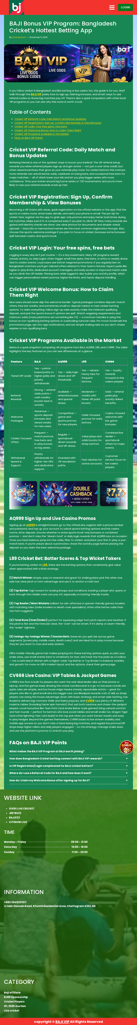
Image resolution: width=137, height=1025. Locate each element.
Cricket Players (14, 1001)
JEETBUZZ (15, 813)
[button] (65, 506)
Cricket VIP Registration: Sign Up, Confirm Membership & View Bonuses (57, 123)
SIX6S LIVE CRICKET (21, 808)
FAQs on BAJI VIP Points (28, 138)
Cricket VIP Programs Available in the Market (41, 134)
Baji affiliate (12, 992)
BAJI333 (14, 817)
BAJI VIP (62, 1021)
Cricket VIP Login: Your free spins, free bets (40, 126)
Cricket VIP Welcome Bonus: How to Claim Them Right (47, 130)
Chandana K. (19, 37)
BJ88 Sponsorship (16, 997)
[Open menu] (111, 7)
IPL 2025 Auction (15, 1006)
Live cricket (11, 1010)
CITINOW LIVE (18, 822)
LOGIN (125, 7)
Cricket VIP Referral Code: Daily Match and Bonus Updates (50, 119)
